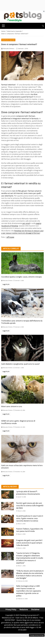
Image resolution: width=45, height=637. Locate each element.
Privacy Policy (11, 609)
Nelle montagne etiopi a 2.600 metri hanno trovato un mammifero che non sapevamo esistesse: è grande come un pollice (28, 591)
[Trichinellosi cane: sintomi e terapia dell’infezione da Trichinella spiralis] (22, 303)
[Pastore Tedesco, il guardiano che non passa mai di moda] (7, 532)
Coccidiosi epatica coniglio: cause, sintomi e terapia (21, 277)
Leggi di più (5, 284)
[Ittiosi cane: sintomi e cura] (22, 390)
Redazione (24, 609)
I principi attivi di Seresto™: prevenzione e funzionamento (28, 492)
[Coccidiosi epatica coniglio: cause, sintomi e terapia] (22, 263)
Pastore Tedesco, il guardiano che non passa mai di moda (29, 530)
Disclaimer (35, 609)
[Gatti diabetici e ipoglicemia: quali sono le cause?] (22, 348)
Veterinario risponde (8, 40)
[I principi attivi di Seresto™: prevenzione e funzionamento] (7, 494)
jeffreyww (10, 237)
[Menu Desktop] (3, 26)
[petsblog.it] (22, 16)
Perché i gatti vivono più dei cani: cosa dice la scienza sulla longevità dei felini (29, 505)
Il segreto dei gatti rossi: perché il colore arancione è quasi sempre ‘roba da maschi (29, 542)
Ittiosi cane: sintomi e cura (11, 406)
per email (26, 223)
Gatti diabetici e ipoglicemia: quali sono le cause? (20, 364)
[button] (43, 26)
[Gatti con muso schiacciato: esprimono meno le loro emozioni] (22, 449)
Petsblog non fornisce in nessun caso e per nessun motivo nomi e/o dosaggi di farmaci (22, 232)
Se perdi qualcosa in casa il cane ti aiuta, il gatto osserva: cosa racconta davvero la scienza (29, 518)
